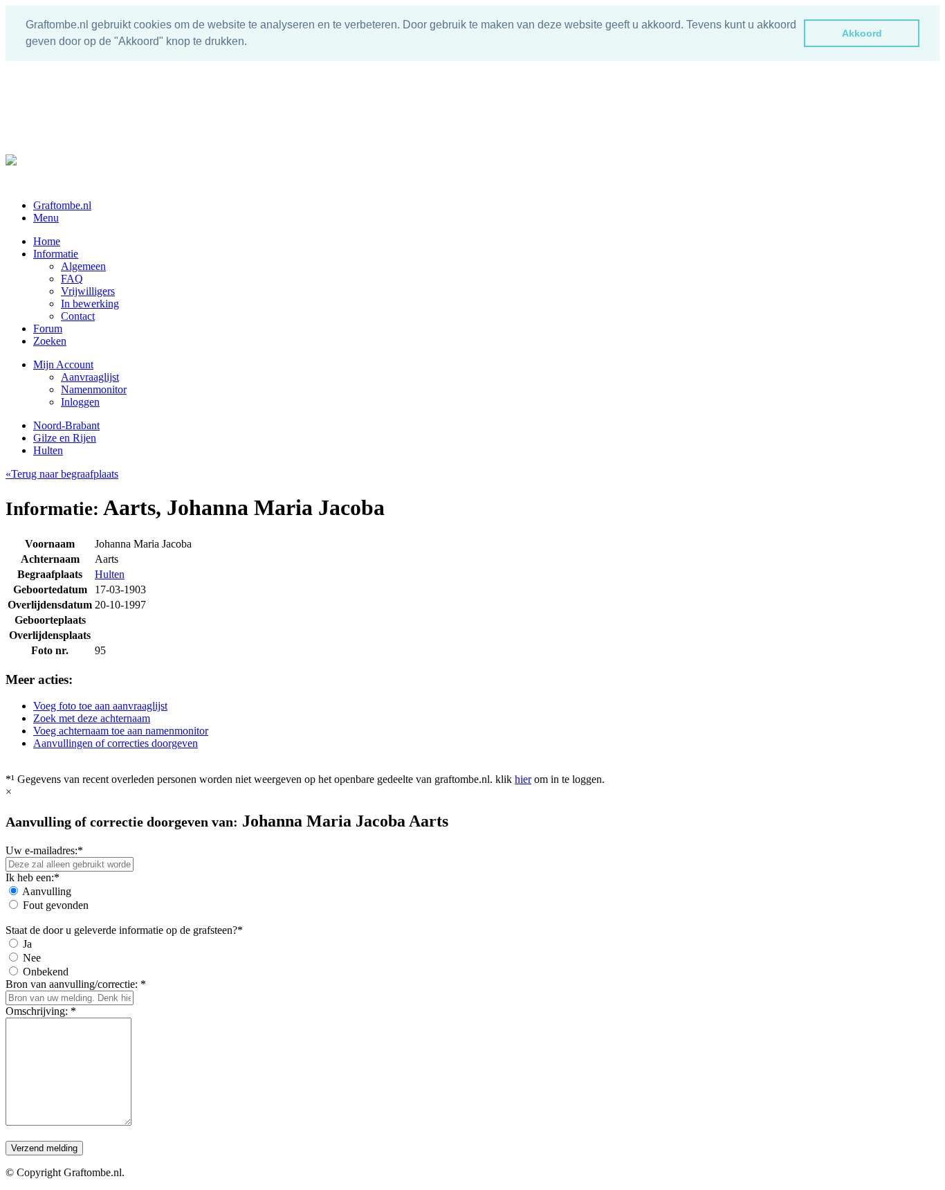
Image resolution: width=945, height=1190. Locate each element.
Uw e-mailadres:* (44, 850)
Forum (47, 328)
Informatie (55, 254)
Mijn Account (63, 364)
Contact (78, 316)
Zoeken (49, 341)
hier (523, 779)
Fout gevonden (56, 905)
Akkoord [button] (862, 33)
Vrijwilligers (88, 291)
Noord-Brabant (66, 425)
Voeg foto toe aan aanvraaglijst (100, 706)
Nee (32, 958)
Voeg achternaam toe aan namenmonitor (120, 731)
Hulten (48, 450)
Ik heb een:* (32, 877)
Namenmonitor (94, 389)
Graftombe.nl (62, 205)
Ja (27, 944)
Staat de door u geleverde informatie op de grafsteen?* (124, 930)
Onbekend (45, 971)
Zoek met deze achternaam (91, 718)
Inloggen (80, 402)
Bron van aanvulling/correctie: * (76, 984)
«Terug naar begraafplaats (62, 474)
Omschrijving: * (41, 1011)
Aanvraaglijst (90, 377)
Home (46, 241)
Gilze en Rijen (64, 438)
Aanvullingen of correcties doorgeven (115, 743)
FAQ (72, 279)
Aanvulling (46, 891)
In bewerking (90, 303)
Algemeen (83, 266)
